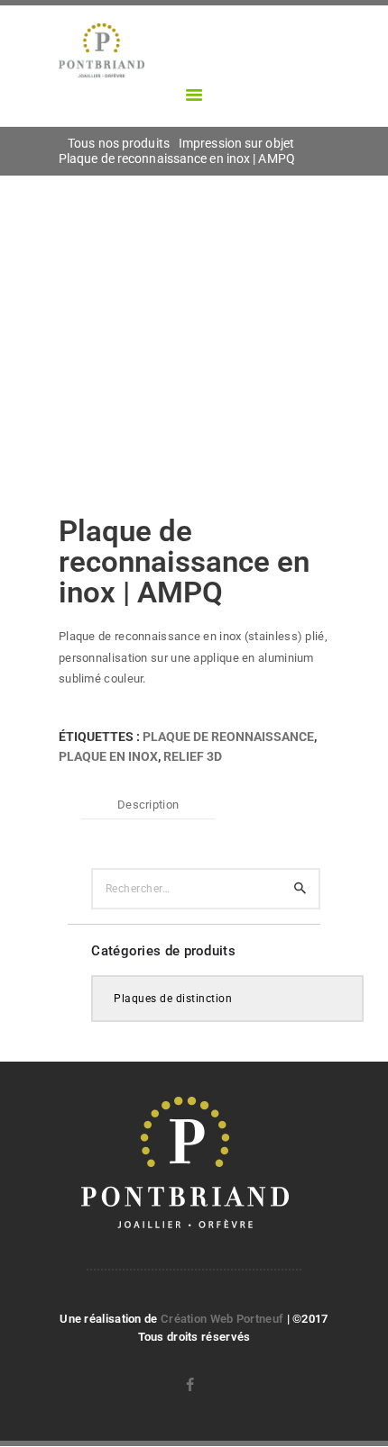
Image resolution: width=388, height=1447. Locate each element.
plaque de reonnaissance (228, 736)
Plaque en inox (108, 756)
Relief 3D (192, 756)
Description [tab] (148, 804)
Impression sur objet (236, 143)
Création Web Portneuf (224, 1318)
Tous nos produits (119, 143)
